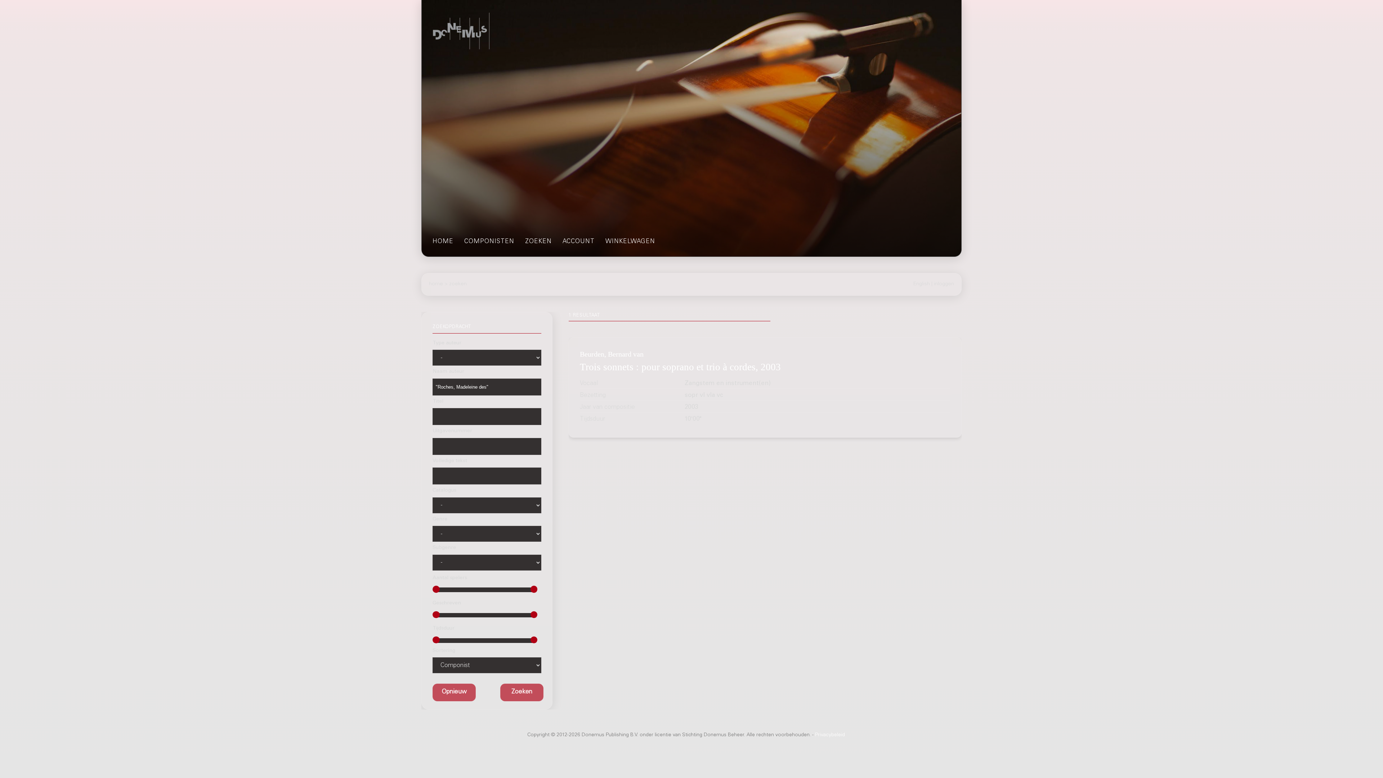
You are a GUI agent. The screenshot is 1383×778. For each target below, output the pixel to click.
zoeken (538, 242)
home (443, 242)
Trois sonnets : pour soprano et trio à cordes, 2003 (680, 367)
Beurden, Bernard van (612, 354)
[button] (521, 692)
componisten (489, 242)
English (921, 284)
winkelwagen (630, 242)
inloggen (944, 284)
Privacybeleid (830, 735)
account (579, 242)
